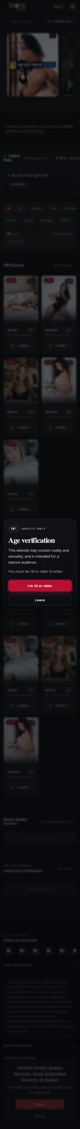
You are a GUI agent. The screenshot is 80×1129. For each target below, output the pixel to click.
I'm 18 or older (40, 586)
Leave (40, 600)
